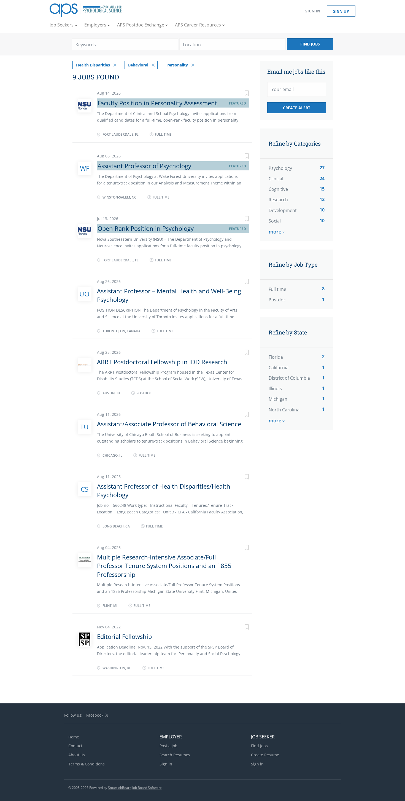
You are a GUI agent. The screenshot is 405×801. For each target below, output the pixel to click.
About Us (76, 754)
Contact (75, 745)
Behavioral (138, 65)
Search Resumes (175, 754)
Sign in (312, 11)
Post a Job (168, 745)
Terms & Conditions (86, 764)
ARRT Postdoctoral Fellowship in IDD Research (162, 362)
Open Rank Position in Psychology (146, 228)
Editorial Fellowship (124, 636)
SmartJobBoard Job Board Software (135, 787)
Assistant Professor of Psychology (144, 166)
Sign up (341, 11)
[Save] (241, 93)
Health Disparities (93, 65)
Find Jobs (310, 44)
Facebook (94, 715)
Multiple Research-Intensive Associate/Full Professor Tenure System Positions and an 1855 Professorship (164, 565)
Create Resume (265, 754)
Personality (177, 65)
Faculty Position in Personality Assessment (157, 103)
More (275, 231)
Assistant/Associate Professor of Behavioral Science (169, 424)
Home (73, 737)
